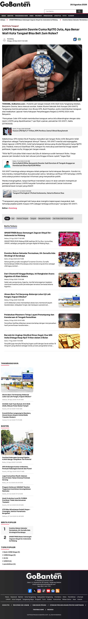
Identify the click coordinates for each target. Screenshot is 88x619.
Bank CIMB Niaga (12, 552)
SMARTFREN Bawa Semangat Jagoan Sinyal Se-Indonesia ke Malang (20, 539)
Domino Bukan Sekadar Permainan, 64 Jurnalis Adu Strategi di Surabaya (19, 530)
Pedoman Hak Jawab (21, 605)
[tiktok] (44, 592)
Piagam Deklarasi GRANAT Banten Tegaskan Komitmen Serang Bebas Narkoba (16, 489)
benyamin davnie (44, 218)
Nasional (14, 597)
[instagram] (39, 592)
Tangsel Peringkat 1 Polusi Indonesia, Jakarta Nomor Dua (38, 193)
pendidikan (10, 564)
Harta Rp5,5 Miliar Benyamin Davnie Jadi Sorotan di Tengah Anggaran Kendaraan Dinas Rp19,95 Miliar (44, 164)
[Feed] (58, 592)
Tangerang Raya (21, 16)
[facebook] (30, 592)
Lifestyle (57, 16)
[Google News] (53, 592)
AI (6, 558)
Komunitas (57, 599)
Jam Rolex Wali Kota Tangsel (63, 218)
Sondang (10, 39)
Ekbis (31, 16)
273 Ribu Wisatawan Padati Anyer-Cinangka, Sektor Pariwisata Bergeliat (16, 511)
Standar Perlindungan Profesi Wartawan (67, 605)
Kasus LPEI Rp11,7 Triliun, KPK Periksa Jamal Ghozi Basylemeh (40, 131)
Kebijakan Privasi (39, 605)
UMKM (7, 561)
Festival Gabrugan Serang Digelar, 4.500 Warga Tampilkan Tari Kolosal (16, 458)
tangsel (33, 218)
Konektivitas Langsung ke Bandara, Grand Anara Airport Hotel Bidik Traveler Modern (16, 415)
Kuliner (49, 599)
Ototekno (57, 597)
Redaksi (50, 609)
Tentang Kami (38, 609)
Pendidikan (48, 16)
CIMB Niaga (10, 555)
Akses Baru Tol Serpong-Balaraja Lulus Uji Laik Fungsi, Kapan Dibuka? (16, 396)
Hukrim (71, 16)
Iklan (74, 599)
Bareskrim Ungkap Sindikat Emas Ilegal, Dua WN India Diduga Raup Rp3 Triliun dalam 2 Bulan (28, 336)
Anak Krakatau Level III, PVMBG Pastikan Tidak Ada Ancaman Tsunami (14, 500)
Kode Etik (5, 605)
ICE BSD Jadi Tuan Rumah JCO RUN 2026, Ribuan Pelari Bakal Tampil (16, 405)
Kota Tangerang (30, 597)
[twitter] (35, 592)
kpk (13, 218)
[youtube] (48, 592)
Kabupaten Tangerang (45, 597)
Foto (65, 16)
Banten (10, 16)
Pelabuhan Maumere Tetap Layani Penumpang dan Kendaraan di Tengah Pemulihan (29, 316)
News (4, 16)
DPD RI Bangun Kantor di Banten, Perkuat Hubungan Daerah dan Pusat (17, 468)
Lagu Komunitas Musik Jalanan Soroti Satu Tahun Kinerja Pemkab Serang (16, 478)
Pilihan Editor (66, 599)
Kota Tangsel (16, 599)
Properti (38, 16)
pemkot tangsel (22, 218)
